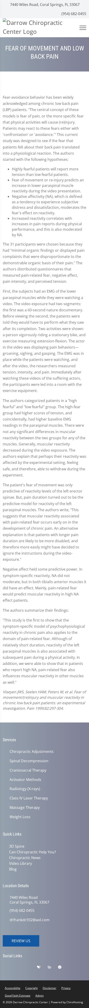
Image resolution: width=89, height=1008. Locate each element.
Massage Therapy (25, 807)
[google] (8, 967)
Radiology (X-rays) (25, 788)
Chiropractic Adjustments (32, 751)
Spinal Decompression (29, 761)
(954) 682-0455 (73, 13)
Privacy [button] (66, 987)
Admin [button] (39, 994)
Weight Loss (20, 817)
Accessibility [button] (12, 987)
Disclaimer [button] (49, 987)
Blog (12, 868)
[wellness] (52, 967)
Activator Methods (25, 779)
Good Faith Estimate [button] (17, 994)
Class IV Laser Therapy (29, 798)
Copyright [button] (31, 987)
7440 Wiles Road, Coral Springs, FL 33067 (44, 4)
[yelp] (31, 967)
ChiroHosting (74, 1001)
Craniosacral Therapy (28, 770)
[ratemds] (63, 967)
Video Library (19, 862)
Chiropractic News (24, 857)
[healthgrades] (42, 967)
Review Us (21, 939)
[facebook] (20, 967)
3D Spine (16, 846)
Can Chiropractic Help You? (31, 851)
